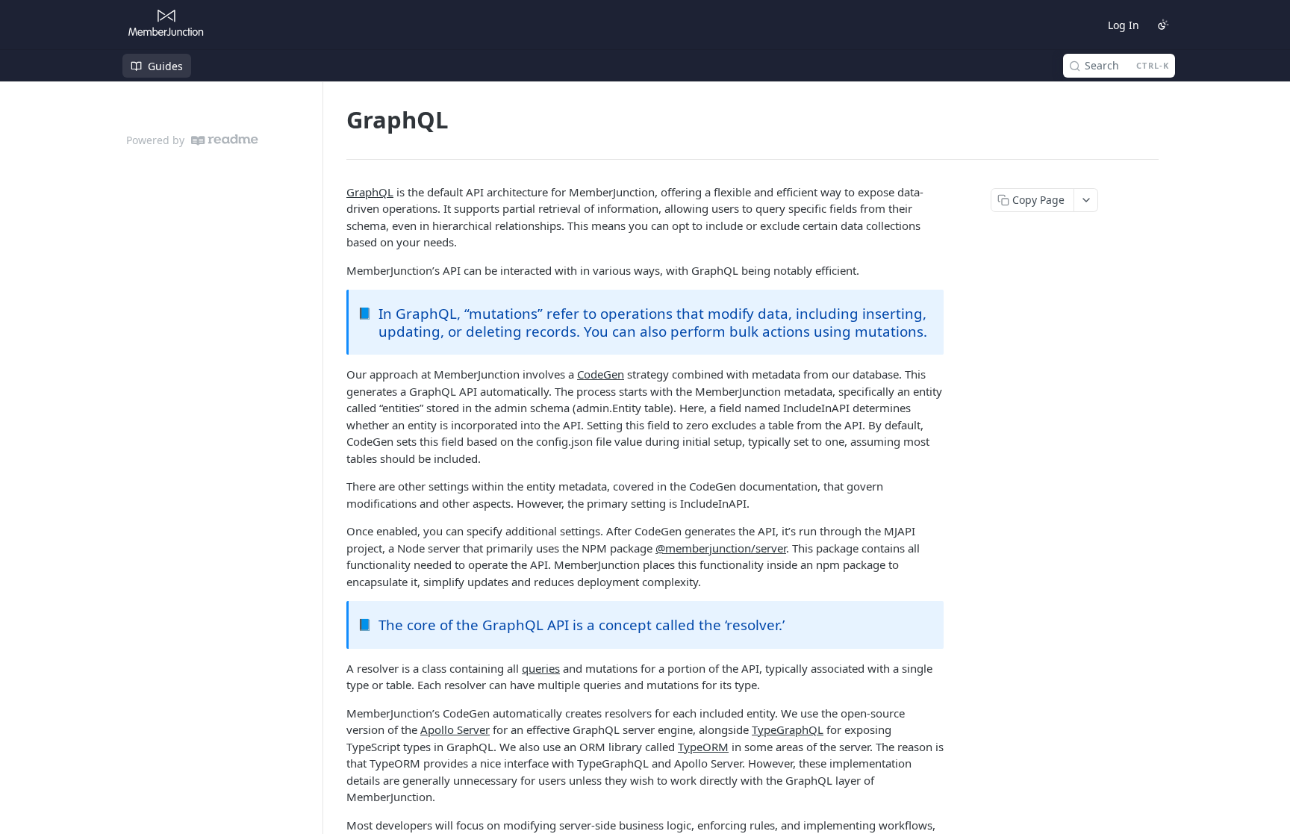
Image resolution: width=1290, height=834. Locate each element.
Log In (1123, 25)
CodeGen (600, 374)
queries (541, 668)
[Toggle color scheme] (1163, 25)
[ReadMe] (224, 140)
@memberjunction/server (720, 548)
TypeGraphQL (787, 729)
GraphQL (369, 191)
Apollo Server (455, 729)
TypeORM (703, 746)
